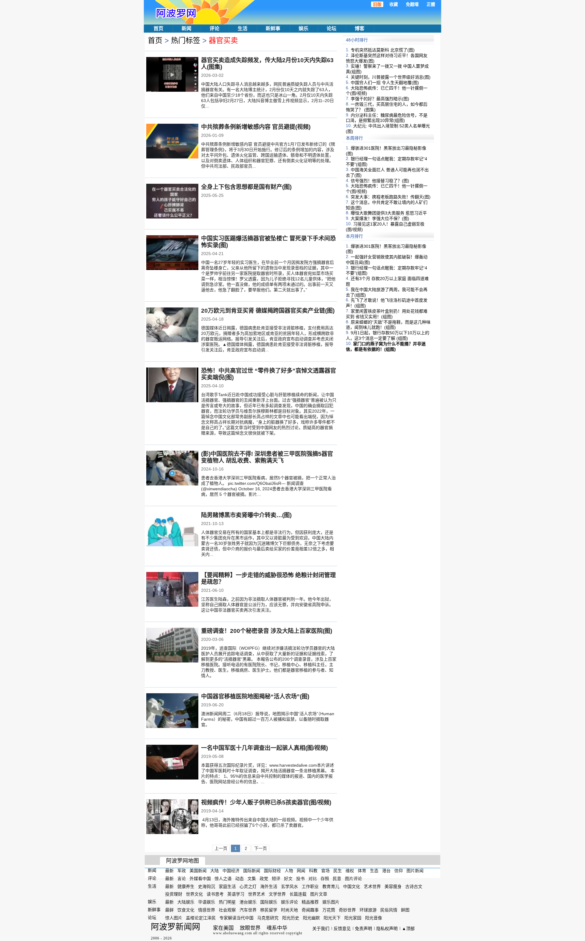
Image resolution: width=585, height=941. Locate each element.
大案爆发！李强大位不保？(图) (380, 218)
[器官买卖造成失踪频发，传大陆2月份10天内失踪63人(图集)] (172, 75)
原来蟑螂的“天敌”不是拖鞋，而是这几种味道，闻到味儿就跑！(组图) (388, 324)
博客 (359, 28)
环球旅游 (368, 909)
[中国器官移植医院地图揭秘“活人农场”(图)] (172, 711)
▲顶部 (408, 928)
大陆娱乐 (185, 902)
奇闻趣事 (310, 909)
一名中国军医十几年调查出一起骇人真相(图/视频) (264, 748)
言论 (181, 878)
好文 (288, 878)
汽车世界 (248, 909)
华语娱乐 (206, 902)
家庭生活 (227, 886)
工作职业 (310, 886)
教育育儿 (330, 886)
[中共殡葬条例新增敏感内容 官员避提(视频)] (172, 142)
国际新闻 (251, 870)
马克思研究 (267, 917)
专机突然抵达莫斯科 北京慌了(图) (383, 50)
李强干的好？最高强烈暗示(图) (380, 98)
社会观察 (227, 909)
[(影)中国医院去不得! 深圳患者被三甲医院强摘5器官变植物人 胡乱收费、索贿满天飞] (172, 469)
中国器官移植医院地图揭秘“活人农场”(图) (255, 696)
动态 (239, 878)
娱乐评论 (289, 902)
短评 (276, 878)
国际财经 (272, 870)
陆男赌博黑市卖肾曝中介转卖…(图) (246, 515)
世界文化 (194, 894)
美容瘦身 (393, 886)
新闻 (186, 28)
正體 (431, 4)
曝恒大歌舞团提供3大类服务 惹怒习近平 (389, 213)
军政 (181, 870)
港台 (386, 870)
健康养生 (185, 886)
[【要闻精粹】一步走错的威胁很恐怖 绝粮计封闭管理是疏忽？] (172, 590)
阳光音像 (373, 917)
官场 (325, 870)
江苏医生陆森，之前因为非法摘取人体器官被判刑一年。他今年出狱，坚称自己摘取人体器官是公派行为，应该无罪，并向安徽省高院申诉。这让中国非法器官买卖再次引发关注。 (267, 605)
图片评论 (353, 878)
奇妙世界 (347, 909)
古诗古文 (413, 886)
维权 (350, 870)
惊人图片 (173, 917)
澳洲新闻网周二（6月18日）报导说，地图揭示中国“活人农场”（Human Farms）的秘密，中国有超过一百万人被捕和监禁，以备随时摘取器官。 (267, 719)
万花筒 (328, 909)
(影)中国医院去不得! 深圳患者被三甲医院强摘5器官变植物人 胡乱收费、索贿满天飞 (267, 457)
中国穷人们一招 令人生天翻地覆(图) (385, 82)
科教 (313, 870)
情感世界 (206, 909)
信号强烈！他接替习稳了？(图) (380, 180)
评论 (214, 28)
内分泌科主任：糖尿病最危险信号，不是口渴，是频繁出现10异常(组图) (386, 117)
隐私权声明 (387, 928)
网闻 (301, 870)
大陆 (214, 870)
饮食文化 (185, 909)
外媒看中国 (200, 878)
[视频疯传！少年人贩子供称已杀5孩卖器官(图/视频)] (172, 817)
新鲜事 (273, 28)
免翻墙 (412, 4)
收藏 (393, 4)
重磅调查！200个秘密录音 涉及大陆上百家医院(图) (266, 631)
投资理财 (173, 894)
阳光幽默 (311, 917)
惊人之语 (223, 878)
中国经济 (230, 870)
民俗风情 (388, 909)
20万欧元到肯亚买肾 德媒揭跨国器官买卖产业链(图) (268, 310)
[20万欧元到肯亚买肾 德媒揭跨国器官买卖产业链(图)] (172, 325)
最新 (169, 870)
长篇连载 (298, 894)
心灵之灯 (248, 886)
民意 (337, 878)
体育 (362, 870)
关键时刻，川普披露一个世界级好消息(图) (391, 77)
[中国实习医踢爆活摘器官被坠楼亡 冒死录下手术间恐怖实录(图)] (172, 253)
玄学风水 (289, 886)
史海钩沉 (206, 886)
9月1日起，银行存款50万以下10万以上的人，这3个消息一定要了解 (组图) (387, 335)
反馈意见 (342, 928)
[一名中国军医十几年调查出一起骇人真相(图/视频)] (172, 763)
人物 (289, 870)
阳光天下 (332, 917)
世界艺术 (256, 894)
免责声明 (363, 928)
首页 (158, 28)
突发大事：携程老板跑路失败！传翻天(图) (391, 196)
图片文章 (318, 894)
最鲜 (169, 909)
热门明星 (227, 902)
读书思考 (215, 894)
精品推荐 (310, 902)
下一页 (260, 848)
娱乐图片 (330, 902)
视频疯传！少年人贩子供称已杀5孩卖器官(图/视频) (266, 802)
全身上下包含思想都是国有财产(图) (246, 187)
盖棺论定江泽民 (201, 917)
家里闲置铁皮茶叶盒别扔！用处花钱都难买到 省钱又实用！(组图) (386, 314)
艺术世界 (372, 886)
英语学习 (235, 894)
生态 (374, 870)
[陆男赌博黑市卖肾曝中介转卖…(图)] (172, 530)
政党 (264, 878)
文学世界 (277, 894)
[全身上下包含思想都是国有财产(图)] (172, 202)
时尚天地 (289, 909)
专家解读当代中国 (236, 917)
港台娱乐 (248, 902)
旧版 (377, 4)
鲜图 (405, 909)
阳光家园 (352, 917)
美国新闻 (198, 870)
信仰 (398, 870)
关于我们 (320, 928)
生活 (242, 28)
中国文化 (351, 886)
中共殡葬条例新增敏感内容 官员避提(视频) (255, 127)
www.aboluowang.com (232, 933)
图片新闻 (415, 870)
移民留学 (268, 909)
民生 (337, 870)
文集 (251, 878)
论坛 (331, 28)
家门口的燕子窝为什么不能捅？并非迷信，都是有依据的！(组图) (386, 346)
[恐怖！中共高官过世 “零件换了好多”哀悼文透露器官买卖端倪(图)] (172, 385)
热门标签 (185, 40)
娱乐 (303, 28)
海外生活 (268, 886)
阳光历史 (290, 917)
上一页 (220, 848)
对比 (312, 878)
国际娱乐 (268, 902)
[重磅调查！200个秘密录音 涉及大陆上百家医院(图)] (172, 646)
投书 (300, 878)
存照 (325, 878)
